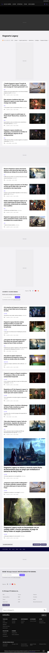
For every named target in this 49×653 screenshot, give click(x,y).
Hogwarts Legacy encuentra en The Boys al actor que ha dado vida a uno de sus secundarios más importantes (16, 186)
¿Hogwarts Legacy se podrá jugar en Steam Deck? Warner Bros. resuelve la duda (15, 115)
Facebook (44, 4)
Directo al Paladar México (33, 644)
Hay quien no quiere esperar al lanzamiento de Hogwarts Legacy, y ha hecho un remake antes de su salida (15, 357)
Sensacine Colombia (24, 645)
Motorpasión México (42, 644)
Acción (14, 4)
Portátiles (35, 597)
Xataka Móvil (5, 622)
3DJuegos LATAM (15, 644)
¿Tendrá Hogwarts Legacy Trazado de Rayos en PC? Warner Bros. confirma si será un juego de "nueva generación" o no (16, 85)
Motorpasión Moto (42, 622)
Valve (20, 549)
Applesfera (4, 624)
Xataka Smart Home (6, 626)
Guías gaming (31, 4)
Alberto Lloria (9, 109)
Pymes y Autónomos (15, 634)
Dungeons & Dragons (44, 40)
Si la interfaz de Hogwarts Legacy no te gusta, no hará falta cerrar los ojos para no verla (15, 309)
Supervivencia (31, 40)
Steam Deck (5, 601)
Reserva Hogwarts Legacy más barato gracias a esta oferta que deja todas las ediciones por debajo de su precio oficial (15, 170)
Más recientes (36, 544)
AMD (19, 601)
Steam (25, 4)
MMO (19, 597)
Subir (43, 615)
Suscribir (17, 297)
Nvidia (24, 549)
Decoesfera (5, 634)
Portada (44, 544)
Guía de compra (7, 4)
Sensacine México (24, 644)
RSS (38, 291)
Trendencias (5, 632)
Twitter (47, 4)
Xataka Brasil (5, 645)
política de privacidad (16, 299)
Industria (35, 594)
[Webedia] (46, 1)
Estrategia (19, 4)
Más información (32, 651)
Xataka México (5, 644)
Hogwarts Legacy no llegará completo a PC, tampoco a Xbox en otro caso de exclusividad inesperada (15, 375)
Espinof (22, 622)
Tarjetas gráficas (6, 597)
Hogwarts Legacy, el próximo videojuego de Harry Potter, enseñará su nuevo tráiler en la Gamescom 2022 (15, 407)
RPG (12, 40)
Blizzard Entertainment (37, 601)
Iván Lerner (8, 143)
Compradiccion (5, 636)
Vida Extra (13, 622)
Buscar (45, 610)
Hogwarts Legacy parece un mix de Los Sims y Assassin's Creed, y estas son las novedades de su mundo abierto (15, 218)
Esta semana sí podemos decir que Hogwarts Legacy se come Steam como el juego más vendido (15, 101)
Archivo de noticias (8, 544)
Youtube (36, 291)
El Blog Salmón (14, 632)
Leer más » (14, 93)
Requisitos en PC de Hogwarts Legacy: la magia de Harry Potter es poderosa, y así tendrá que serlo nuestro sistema (16, 391)
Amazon (16, 40)
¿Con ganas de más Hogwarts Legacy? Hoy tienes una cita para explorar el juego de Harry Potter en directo (15, 341)
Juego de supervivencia (23, 40)
